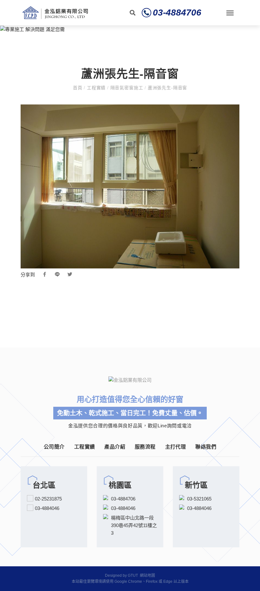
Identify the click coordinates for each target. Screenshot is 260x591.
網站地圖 (147, 575)
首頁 (78, 87)
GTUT (133, 575)
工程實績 (96, 87)
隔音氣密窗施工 (127, 87)
